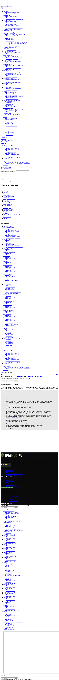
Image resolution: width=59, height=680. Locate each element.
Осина (7, 283)
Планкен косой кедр (11, 92)
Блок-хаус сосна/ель (11, 13)
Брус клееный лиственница (13, 17)
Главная (3, 372)
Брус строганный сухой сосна (13, 35)
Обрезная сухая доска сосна (13, 82)
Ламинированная (10, 332)
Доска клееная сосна (11, 50)
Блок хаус (5, 11)
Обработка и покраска (11, 472)
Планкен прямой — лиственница (14, 96)
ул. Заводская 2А (10, 133)
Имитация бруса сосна (11, 69)
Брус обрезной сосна (11, 24)
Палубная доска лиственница (13, 88)
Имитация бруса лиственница (13, 68)
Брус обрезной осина (11, 22)
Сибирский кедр (10, 289)
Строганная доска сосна (12, 59)
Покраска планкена (11, 152)
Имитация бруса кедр (11, 66)
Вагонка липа (9, 38)
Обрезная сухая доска (8, 78)
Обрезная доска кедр (11, 73)
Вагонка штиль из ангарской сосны (18, 42)
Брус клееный (6, 15)
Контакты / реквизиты (11, 485)
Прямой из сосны (10, 325)
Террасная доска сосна (11, 115)
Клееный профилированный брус (14, 19)
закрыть (2, 220)
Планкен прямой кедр (11, 97)
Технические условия (11, 475)
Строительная (9, 329)
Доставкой (3, 388)
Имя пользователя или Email (8, 171)
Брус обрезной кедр (11, 21)
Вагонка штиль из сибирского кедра (18, 43)
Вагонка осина (10, 39)
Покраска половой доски (12, 150)
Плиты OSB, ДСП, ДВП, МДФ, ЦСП (12, 100)
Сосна (7, 285)
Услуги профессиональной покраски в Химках (17, 162)
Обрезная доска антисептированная (15, 71)
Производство (9, 471)
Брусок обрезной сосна (12, 84)
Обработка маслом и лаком (13, 156)
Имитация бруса (7, 64)
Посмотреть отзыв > (11, 405)
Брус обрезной (7, 20)
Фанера (5, 117)
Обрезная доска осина (11, 75)
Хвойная (8, 333)
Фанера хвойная (10, 124)
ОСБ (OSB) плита (10, 105)
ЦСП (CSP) (9, 345)
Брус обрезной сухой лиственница (14, 28)
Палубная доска (7, 87)
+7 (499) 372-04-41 (13, 499)
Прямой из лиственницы (12, 327)
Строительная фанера (11, 118)
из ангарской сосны (11, 276)
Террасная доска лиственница (13, 114)
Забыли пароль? (4, 181)
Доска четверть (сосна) (12, 62)
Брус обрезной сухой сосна (13, 29)
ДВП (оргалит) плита (11, 101)
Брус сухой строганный (9, 33)
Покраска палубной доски (12, 148)
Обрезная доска (7, 70)
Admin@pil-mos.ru (10, 132)
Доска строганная (7, 55)
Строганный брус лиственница (14, 32)
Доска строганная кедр (12, 56)
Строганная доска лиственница (14, 57)
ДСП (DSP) (9, 341)
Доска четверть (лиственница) (13, 61)
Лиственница (9, 288)
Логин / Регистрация (8, 629)
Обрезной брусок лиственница (14, 86)
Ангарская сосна (10, 287)
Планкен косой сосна (11, 95)
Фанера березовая (10, 119)
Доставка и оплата (10, 470)
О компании (9, 480)
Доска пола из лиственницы (13, 52)
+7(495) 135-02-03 (13, 501)
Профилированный (11, 259)
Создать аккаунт (7, 168)
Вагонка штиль (10, 41)
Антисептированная (11, 299)
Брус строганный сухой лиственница (15, 34)
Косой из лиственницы (12, 324)
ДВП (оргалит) (10, 342)
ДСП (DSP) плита (10, 102)
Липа (7, 281)
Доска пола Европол (8, 51)
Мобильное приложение (7, 487)
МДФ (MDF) (9, 104)
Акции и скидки (10, 481)
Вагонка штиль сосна (14, 46)
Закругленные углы (14, 110)
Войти (2, 179)
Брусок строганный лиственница (14, 109)
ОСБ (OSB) (9, 339)
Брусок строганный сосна (12, 111)
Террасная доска (7, 113)
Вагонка (5, 37)
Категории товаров (5, 188)
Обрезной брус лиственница (13, 25)
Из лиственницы (10, 241)
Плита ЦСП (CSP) (10, 106)
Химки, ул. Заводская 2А (35, 376)
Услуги (8, 484)
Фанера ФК (9, 122)
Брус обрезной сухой (8, 26)
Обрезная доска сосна (11, 77)
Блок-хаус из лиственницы (12, 12)
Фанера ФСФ (9, 123)
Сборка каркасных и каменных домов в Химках (18, 163)
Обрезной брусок (7, 83)
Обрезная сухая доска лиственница (15, 81)
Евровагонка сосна (11, 47)
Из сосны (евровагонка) (12, 280)
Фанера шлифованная (11, 126)
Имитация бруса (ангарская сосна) (14, 65)
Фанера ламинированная (12, 121)
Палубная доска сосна (11, 90)
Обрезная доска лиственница (13, 74)
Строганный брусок (8, 108)
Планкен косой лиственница (13, 93)
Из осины (8, 243)
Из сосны (8, 240)
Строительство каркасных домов (14, 474)
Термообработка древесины (13, 157)
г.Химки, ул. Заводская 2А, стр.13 (9, 496)
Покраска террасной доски (12, 149)
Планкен (5, 91)
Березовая (8, 330)
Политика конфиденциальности (14, 486)
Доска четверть (7, 60)
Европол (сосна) (10, 311)
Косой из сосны (10, 323)
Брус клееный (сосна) (11, 16)
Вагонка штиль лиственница (16, 44)
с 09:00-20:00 (9, 135)
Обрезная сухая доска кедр (12, 79)
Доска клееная (7, 48)
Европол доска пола (11, 53)
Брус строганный (7, 30)
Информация (9, 482)
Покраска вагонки (10, 153)
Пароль (3, 173)
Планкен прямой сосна (12, 99)
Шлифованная (9, 334)
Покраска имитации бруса (12, 154)
